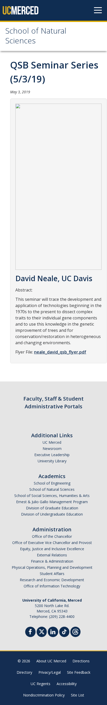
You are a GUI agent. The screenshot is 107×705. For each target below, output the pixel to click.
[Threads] (75, 631)
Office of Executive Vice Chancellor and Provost (52, 542)
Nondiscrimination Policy (44, 695)
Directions (81, 660)
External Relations (52, 555)
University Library (52, 460)
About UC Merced (51, 660)
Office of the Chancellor (52, 536)
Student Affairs (52, 573)
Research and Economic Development (52, 579)
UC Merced (52, 442)
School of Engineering (52, 483)
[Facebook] (30, 632)
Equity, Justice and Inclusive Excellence (52, 548)
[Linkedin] (53, 632)
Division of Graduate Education (52, 507)
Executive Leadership (52, 454)
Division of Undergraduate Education (52, 514)
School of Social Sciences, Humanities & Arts (52, 495)
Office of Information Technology (52, 586)
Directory (24, 672)
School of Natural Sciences (35, 36)
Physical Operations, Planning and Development (52, 567)
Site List (77, 695)
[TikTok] (64, 631)
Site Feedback (78, 672)
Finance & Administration (52, 561)
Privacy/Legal (49, 672)
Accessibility (67, 683)
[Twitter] (42, 631)
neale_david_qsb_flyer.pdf (60, 352)
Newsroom (52, 448)
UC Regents (40, 683)
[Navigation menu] (98, 10)
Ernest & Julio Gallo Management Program (52, 501)
